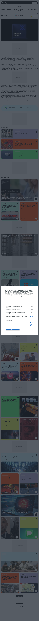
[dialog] (19, 310)
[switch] (31, 306)
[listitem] (19, 304)
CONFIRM (12, 329)
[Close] (36, 288)
